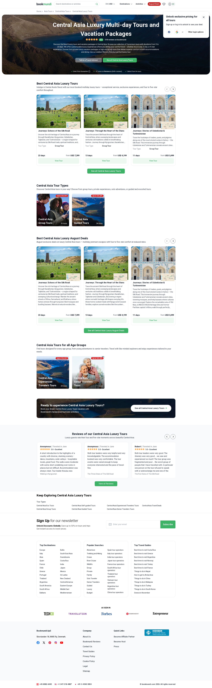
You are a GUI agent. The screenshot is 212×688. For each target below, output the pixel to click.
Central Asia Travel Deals (151, 506)
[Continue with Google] (177, 32)
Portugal (43, 575)
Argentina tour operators (113, 587)
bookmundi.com (148, 684)
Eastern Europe (66, 586)
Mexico (63, 571)
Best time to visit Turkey (143, 564)
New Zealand (65, 578)
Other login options (196, 32)
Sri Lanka (63, 575)
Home (39, 11)
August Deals (154, 4)
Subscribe (168, 524)
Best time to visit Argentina (144, 557)
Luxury (89, 589)
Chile (41, 568)
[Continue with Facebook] (169, 32)
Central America (66, 582)
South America (45, 586)
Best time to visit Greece (143, 554)
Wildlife (90, 564)
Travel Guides (88, 651)
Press (116, 646)
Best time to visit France (143, 568)
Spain (42, 561)
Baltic (62, 550)
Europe (42, 550)
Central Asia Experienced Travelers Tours (123, 506)
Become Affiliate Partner (124, 637)
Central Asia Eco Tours (45, 506)
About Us (87, 637)
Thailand (43, 578)
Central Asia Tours (62, 11)
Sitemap (86, 671)
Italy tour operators (114, 554)
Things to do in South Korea (144, 589)
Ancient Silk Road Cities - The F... (146, 474)
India (62, 564)
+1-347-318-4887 (65, 684)
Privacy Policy (89, 656)
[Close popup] (203, 17)
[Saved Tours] (164, 4)
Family (89, 575)
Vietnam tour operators (112, 581)
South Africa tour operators (114, 569)
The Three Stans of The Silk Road (53, 474)
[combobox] (76, 4)
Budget (90, 593)
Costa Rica (64, 561)
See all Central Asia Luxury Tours (120, 60)
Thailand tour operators (112, 575)
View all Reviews (106, 484)
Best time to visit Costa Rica (145, 550)
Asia (41, 557)
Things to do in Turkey (142, 586)
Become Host (120, 641)
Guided (89, 586)
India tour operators (115, 557)
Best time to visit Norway (143, 561)
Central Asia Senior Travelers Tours (120, 509)
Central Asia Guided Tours (82, 509)
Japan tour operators (115, 561)
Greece (42, 571)
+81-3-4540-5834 (85, 684)
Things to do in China (142, 578)
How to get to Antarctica (143, 575)
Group (89, 568)
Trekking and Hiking (94, 554)
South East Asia (66, 554)
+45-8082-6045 (46, 684)
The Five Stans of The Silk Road (99, 474)
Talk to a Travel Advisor (88, 60)
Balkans (43, 593)
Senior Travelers (93, 582)
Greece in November (142, 593)
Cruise (89, 557)
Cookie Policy (89, 661)
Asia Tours (48, 11)
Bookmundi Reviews (91, 641)
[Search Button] (97, 4)
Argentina (43, 582)
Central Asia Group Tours (46, 509)
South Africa (44, 589)
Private (89, 571)
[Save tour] (39, 97)
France (42, 564)
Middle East (64, 589)
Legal (85, 666)
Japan (62, 568)
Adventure (91, 550)
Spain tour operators (115, 550)
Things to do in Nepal (142, 571)
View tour (59, 161)
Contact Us (87, 646)
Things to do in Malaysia (143, 582)
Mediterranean (66, 593)
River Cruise (91, 561)
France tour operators (115, 564)
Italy (41, 554)
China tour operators (115, 592)
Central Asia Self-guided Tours (83, 506)
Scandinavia (65, 557)
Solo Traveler (92, 578)
